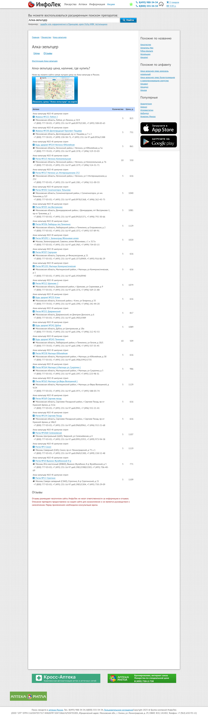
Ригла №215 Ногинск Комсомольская (53, 158)
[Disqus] (83, 548)
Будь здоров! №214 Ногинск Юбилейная (55, 144)
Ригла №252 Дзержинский (48, 311)
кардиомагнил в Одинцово (65, 24)
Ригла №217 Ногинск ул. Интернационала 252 (57, 172)
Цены (36, 53)
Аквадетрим (146, 103)
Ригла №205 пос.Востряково (49, 207)
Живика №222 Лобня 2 (46, 116)
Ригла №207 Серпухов (46, 252)
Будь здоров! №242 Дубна (48, 325)
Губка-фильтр (146, 51)
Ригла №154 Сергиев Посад (48, 415)
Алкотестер (145, 44)
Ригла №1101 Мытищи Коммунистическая (55, 266)
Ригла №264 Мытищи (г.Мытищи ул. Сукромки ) (58, 367)
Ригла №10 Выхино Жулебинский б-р (53, 460)
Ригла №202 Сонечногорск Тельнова (53, 190)
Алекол (143, 107)
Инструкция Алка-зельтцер (45, 61)
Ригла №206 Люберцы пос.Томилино (53, 224)
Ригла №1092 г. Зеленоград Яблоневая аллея (57, 238)
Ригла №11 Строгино (45, 478)
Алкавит (144, 83)
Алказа (143, 90)
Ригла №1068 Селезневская (48, 432)
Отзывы (48, 53)
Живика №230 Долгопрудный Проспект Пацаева (58, 130)
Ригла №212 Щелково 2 (46, 283)
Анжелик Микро (148, 116)
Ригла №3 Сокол (43, 446)
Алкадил (144, 87)
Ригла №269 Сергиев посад (48, 398)
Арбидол (144, 113)
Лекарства (46, 37)
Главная (35, 37)
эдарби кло (45, 24)
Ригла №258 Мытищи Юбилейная (51, 353)
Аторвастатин (146, 110)
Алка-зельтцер (60, 37)
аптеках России (56, 709)
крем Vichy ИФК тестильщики (93, 24)
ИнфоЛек (48, 4)
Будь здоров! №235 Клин (47, 297)
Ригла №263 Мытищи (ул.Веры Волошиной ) (56, 381)
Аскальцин (145, 54)
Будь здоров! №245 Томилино (50, 339)
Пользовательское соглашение (118, 709)
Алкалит (144, 57)
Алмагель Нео (146, 47)
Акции (111, 4)
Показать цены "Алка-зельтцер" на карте (55, 101)
